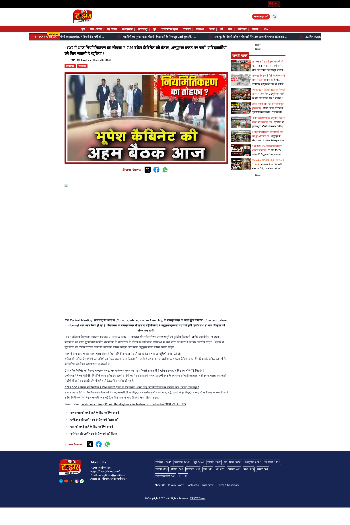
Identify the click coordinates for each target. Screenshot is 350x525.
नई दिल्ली (112, 29)
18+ (266, 29)
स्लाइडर (82, 66)
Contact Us (192, 485)
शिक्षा (212, 29)
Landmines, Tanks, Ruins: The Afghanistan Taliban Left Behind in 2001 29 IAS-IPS (133, 404)
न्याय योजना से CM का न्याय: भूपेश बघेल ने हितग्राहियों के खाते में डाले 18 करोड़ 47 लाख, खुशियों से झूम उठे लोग (123, 354)
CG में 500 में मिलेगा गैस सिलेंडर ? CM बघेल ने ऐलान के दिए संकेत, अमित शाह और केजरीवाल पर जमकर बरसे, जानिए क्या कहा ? (132, 387)
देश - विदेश (96, 29)
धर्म (221, 29)
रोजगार (187, 29)
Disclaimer (208, 485)
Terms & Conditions (228, 485)
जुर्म (154, 29)
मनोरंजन (242, 29)
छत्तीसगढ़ (142, 29)
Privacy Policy (176, 485)
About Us (160, 485)
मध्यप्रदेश (127, 29)
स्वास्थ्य (200, 29)
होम (83, 29)
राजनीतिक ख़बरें (170, 29)
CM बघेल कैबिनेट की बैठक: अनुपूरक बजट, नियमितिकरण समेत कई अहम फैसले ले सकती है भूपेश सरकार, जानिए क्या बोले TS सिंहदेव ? (135, 370)
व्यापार (255, 29)
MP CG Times (197, 498)
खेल (230, 29)
